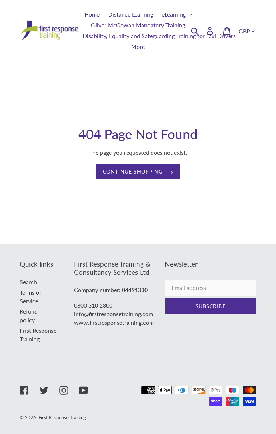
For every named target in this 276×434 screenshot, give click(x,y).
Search (28, 281)
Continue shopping (132, 171)
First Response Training (62, 417)
